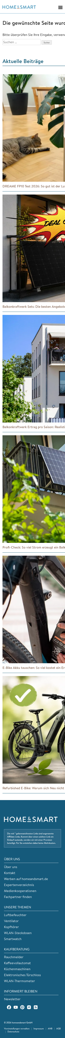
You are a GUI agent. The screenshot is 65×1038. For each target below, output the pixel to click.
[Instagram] (29, 1007)
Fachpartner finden (18, 897)
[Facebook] (9, 1007)
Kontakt (9, 873)
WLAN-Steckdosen (18, 933)
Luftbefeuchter (15, 915)
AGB (58, 1028)
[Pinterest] (22, 1007)
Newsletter (12, 999)
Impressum (39, 1028)
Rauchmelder (14, 957)
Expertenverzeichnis (19, 885)
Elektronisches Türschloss (22, 975)
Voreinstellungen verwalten (17, 1028)
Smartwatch (13, 939)
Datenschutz (13, 1031)
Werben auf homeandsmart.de (26, 879)
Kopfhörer (11, 927)
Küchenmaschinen (17, 969)
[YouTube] (15, 1007)
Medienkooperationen (20, 891)
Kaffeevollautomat (17, 963)
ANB (50, 1028)
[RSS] (35, 1007)
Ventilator (11, 921)
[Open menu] (58, 7)
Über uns (10, 867)
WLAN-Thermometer (19, 981)
